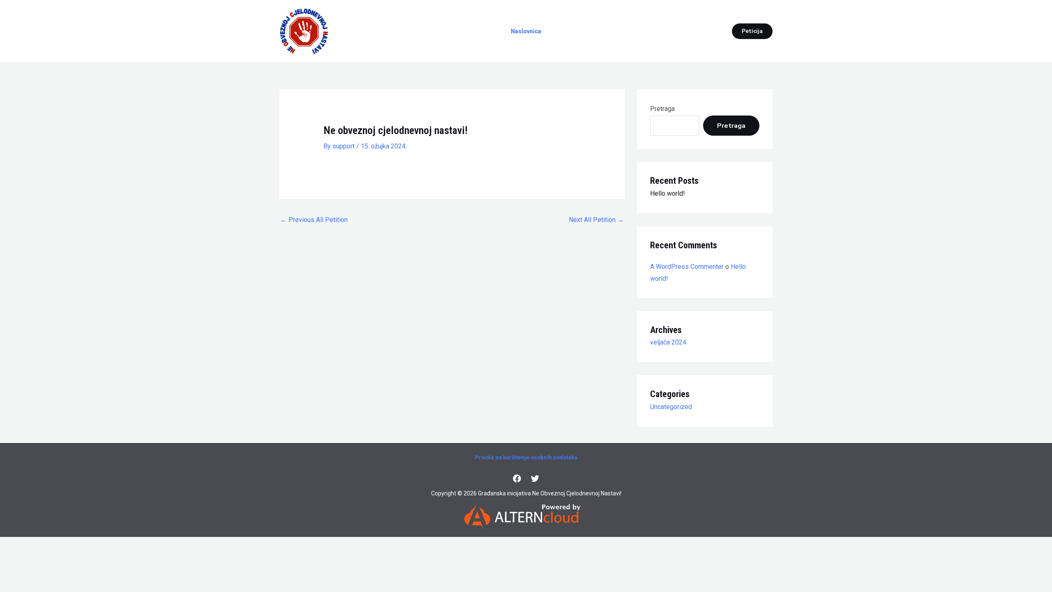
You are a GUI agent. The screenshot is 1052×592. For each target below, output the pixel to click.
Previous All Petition (314, 220)
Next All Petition (596, 220)
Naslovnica (526, 31)
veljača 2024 (668, 342)
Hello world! (667, 193)
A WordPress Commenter (687, 267)
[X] (535, 478)
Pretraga (662, 109)
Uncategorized (671, 407)
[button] (752, 31)
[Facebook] (517, 478)
